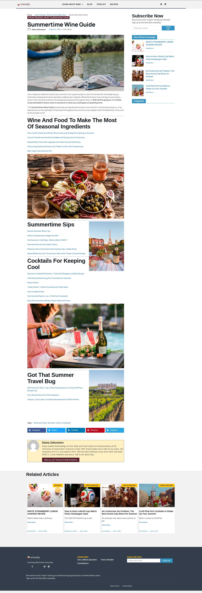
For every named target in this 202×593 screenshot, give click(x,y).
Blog (90, 4)
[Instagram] (153, 4)
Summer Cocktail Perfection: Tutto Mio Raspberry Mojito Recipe (55, 273)
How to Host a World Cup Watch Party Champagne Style (81, 512)
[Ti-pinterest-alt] (44, 566)
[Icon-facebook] (149, 4)
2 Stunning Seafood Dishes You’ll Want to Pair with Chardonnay (55, 146)
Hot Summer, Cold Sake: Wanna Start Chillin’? (47, 240)
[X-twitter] (32, 566)
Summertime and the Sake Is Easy (42, 244)
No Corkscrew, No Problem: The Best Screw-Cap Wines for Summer (160, 74)
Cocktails (66, 423)
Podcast (101, 4)
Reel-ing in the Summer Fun (39, 151)
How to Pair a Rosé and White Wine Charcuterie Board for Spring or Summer (60, 133)
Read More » (150, 48)
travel (58, 423)
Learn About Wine (71, 4)
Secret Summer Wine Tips (38, 231)
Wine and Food (40, 423)
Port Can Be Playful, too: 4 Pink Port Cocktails (47, 296)
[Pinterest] (161, 4)
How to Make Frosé (35, 291)
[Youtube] (157, 4)
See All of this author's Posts (60, 459)
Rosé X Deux (32, 282)
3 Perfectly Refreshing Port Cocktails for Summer (49, 278)
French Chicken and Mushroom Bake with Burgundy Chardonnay (56, 137)
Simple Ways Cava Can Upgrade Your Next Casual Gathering (54, 142)
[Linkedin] (165, 4)
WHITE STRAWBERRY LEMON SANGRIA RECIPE (42, 512)
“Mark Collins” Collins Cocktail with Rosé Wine (47, 287)
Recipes (114, 4)
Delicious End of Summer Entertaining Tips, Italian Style (52, 249)
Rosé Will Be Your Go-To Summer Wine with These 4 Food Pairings (56, 253)
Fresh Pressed (40, 15)
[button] (36, 430)
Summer (51, 423)
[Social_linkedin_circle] (49, 566)
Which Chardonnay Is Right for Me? (43, 235)
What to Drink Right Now (56, 15)
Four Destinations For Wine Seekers (43, 395)
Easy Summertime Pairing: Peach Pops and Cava (48, 300)
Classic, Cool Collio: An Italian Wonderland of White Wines (53, 399)
